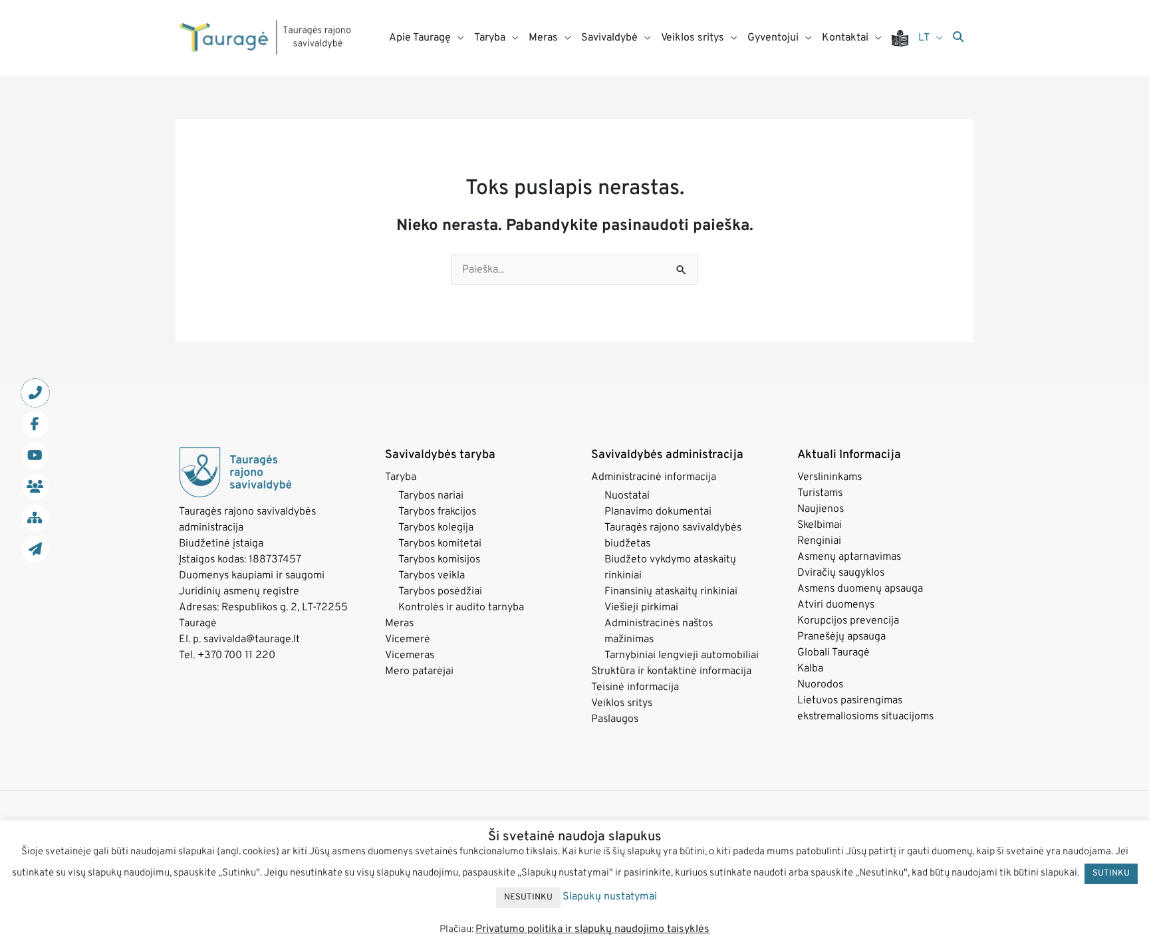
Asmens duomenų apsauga (860, 589)
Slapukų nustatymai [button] (610, 896)
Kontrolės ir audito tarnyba (461, 607)
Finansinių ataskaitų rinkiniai (670, 591)
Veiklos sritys (621, 703)
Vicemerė (407, 639)
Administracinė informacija (653, 477)
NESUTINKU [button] (528, 897)
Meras (399, 623)
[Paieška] (958, 38)
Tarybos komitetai (439, 543)
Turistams (819, 493)
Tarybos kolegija (435, 527)
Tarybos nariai (430, 496)
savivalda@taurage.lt (251, 639)
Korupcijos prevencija (848, 621)
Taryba (400, 477)
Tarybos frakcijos (437, 512)
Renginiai (819, 541)
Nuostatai (627, 496)
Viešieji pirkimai (641, 607)
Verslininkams (829, 477)
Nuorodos (820, 684)
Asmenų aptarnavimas (849, 557)
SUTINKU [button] (1111, 873)
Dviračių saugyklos (840, 573)
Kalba (810, 668)
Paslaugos (614, 719)
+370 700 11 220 (236, 655)
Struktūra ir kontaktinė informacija (671, 671)
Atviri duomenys (835, 605)
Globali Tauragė (833, 652)
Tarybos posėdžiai (440, 591)
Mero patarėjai (419, 671)
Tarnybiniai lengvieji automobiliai (681, 655)
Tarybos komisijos (439, 559)
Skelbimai (819, 525)
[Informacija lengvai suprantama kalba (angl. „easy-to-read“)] (905, 38)
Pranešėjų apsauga (841, 637)
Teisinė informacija (635, 687)
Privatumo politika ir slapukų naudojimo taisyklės (592, 929)
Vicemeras (409, 655)
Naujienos (820, 509)
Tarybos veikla (431, 575)
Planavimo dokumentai (657, 512)
